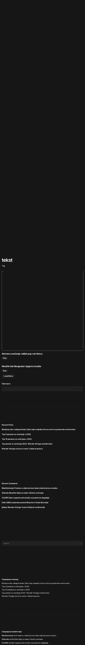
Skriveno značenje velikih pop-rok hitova (22, 353)
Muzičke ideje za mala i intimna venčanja (26, 493)
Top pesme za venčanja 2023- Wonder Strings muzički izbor (27, 444)
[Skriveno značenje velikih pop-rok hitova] (42, 310)
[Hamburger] (6, 6)
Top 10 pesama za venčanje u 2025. (17, 439)
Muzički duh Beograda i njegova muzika (21, 366)
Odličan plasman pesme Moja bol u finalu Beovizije (27, 502)
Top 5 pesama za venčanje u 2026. (16, 434)
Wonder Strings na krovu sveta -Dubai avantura (22, 449)
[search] (80, 543)
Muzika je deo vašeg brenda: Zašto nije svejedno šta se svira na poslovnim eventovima (38, 429)
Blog (4, 358)
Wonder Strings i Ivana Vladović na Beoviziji (26, 507)
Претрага (6, 384)
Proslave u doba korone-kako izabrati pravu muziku (36, 488)
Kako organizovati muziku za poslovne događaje (29, 498)
